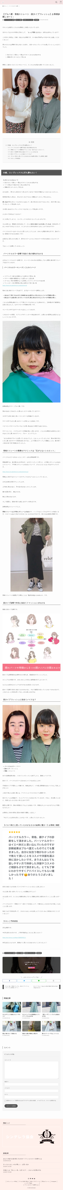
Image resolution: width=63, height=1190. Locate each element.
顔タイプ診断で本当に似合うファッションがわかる (24, 152)
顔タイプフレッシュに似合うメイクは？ (21, 154)
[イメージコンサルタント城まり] (2, 2)
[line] (30, 1178)
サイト (6, 1094)
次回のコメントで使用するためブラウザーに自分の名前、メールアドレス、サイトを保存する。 (31, 1100)
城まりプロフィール (35, 1181)
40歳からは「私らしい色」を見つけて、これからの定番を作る (22, 1171)
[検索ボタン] (56, 2)
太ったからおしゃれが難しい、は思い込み (16, 1165)
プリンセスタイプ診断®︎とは (31, 1185)
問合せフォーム (46, 1181)
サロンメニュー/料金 (12, 1181)
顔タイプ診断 (18, 19)
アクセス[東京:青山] (24, 1181)
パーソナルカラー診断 (9, 19)
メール (7, 1088)
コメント (8, 1060)
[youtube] (32, 1178)
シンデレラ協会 (28, 1183)
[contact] (34, 1178)
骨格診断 (36, 19)
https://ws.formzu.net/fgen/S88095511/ (14, 937)
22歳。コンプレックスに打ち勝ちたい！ (20, 145)
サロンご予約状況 (15, 158)
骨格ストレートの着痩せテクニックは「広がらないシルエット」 (28, 149)
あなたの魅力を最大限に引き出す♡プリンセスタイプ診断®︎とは (22, 1159)
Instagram (53, 1181)
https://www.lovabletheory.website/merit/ (15, 285)
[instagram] (28, 1178)
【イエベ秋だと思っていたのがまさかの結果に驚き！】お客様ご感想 (29, 156)
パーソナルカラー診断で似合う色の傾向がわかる (24, 147)
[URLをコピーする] (54, 980)
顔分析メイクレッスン (28, 19)
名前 (6, 1081)
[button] (10, 980)
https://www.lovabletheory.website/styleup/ (15, 472)
